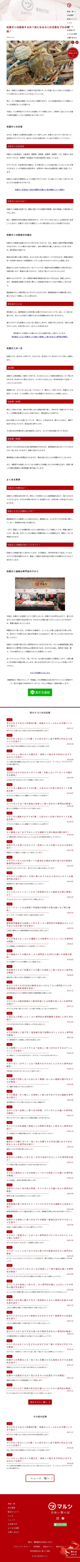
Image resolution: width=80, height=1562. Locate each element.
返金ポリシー (48, 1546)
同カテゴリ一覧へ (39, 1402)
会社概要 (70, 15)
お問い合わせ (72, 38)
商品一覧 (70, 11)
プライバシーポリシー (22, 1546)
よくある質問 (72, 34)
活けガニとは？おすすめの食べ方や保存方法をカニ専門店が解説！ (40, 1331)
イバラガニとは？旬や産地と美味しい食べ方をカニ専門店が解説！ (40, 803)
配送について (72, 19)
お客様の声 (71, 30)
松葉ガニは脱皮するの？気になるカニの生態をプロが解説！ (36, 1375)
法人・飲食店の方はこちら (40, 1542)
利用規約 (36, 1546)
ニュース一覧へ (40, 1478)
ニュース (70, 26)
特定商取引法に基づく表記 (40, 1551)
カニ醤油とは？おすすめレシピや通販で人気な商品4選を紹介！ (38, 832)
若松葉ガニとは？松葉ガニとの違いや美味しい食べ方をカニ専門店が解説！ (40, 336)
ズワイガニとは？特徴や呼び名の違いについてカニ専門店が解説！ (40, 1388)
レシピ (69, 23)
